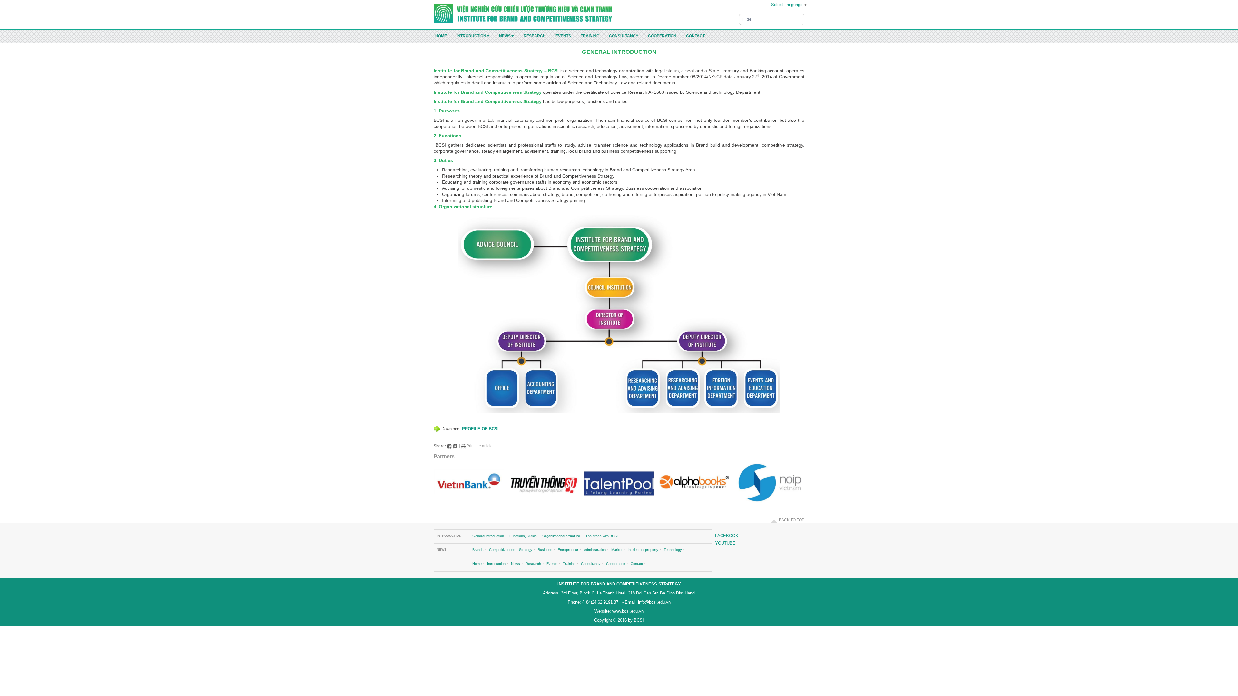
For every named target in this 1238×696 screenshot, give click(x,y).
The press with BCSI (601, 536)
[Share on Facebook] (449, 446)
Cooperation (662, 36)
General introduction (488, 536)
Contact (695, 36)
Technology (673, 550)
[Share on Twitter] (455, 446)
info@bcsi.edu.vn (654, 602)
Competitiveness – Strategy (510, 550)
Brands (478, 550)
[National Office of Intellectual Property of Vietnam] (769, 483)
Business (545, 550)
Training (590, 36)
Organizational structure (561, 536)
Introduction (471, 36)
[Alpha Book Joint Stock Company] (694, 483)
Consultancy (623, 36)
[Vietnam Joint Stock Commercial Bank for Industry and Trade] (469, 483)
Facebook (726, 535)
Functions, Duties (523, 536)
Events (563, 36)
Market (616, 550)
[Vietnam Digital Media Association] (544, 483)
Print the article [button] (479, 446)
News (505, 36)
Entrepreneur (568, 550)
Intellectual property (643, 550)
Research (535, 36)
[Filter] (800, 16)
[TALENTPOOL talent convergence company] (619, 483)
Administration (595, 550)
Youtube (725, 543)
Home (441, 36)
